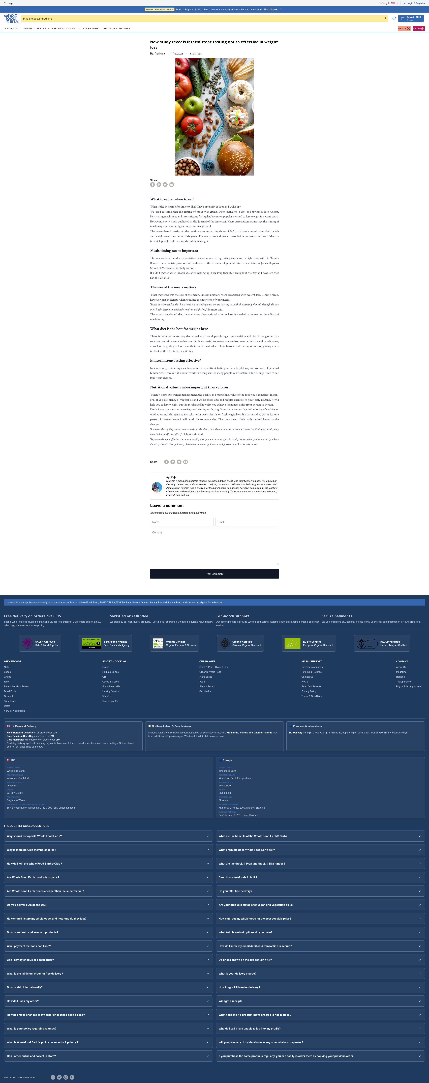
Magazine (110, 28)
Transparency (403, 681)
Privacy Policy (308, 691)
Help (10, 3)
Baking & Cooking (64, 28)
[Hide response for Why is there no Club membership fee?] (207, 849)
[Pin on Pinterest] (159, 184)
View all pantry (110, 701)
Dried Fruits (10, 691)
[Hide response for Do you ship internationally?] (207, 987)
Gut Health (205, 691)
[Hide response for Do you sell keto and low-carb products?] (207, 932)
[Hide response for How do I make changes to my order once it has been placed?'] (207, 1014)
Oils (104, 676)
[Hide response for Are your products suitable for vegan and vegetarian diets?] (419, 904)
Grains (7, 676)
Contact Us (307, 676)
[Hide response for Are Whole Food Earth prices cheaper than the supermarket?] (207, 891)
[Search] (385, 18)
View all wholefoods (14, 710)
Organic (28, 28)
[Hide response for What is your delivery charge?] (419, 973)
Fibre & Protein (207, 686)
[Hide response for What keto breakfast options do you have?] (419, 932)
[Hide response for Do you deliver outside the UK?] (207, 904)
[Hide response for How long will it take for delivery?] (419, 987)
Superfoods (10, 701)
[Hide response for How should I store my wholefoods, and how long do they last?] (207, 918)
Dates (7, 705)
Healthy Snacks (110, 691)
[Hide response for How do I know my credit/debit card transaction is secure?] (419, 946)
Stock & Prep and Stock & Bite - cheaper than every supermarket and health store (210, 9)
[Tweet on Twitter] (165, 184)
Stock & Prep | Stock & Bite (213, 667)
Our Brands (90, 28)
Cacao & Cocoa (110, 681)
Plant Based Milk (111, 686)
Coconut (8, 696)
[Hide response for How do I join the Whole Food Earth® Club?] (207, 863)
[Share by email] (171, 184)
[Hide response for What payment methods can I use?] (207, 946)
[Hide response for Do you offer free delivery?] (419, 891)
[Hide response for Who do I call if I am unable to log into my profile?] (419, 1028)
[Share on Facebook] (152, 184)
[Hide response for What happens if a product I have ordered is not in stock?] (419, 1014)
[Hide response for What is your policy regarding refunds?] (207, 1028)
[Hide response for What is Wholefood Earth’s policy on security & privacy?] (207, 1042)
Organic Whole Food (210, 671)
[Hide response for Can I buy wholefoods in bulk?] (419, 877)
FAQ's (304, 681)
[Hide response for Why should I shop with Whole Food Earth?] (207, 836)
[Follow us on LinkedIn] (72, 1077)
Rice (6, 681)
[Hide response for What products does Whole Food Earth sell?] (419, 849)
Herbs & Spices (110, 671)
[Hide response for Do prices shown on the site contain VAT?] (419, 959)
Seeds (7, 671)
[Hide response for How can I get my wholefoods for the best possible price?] (419, 918)
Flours (105, 667)
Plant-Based (205, 676)
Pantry (41, 28)
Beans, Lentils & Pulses (16, 686)
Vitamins (106, 696)
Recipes (125, 28)
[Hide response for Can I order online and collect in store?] (207, 1056)
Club (416, 28)
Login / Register (416, 3)
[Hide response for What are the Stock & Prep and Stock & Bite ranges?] (419, 863)
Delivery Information (312, 667)
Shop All (11, 28)
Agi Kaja (160, 53)
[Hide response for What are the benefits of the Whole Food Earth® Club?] (419, 836)
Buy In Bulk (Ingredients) (409, 686)
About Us (401, 667)
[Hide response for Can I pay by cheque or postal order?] (207, 959)
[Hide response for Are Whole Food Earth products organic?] (207, 877)
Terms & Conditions (311, 696)
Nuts (6, 667)
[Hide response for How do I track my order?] (207, 1001)
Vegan (202, 681)
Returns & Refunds (311, 671)
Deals (402, 28)
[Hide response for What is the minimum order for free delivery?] (207, 973)
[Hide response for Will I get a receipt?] (419, 1001)
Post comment (214, 574)
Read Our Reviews (311, 686)
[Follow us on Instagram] (65, 1077)
